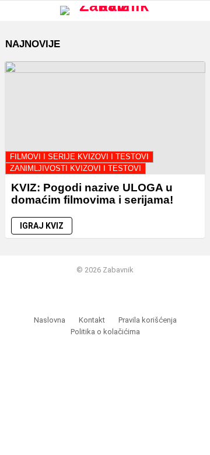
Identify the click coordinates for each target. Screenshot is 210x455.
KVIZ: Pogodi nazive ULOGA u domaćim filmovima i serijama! (92, 193)
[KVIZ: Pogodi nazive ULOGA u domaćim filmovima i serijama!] (105, 117)
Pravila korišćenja (147, 320)
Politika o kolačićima (105, 331)
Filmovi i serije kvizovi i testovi (79, 156)
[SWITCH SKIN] (175, 10)
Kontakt (92, 320)
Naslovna (49, 320)
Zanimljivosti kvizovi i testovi (75, 168)
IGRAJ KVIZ (42, 225)
